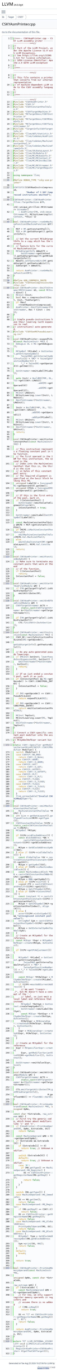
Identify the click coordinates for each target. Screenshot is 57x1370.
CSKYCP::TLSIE (30, 789)
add (41, 383)
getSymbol (34, 864)
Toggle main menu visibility (4, 12)
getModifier (33, 1055)
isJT (40, 882)
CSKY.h (30, 104)
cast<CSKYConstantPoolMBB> (34, 874)
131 (6, 583)
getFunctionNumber (42, 967)
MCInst (20, 295)
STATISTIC (19, 187)
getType (44, 818)
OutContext (19, 982)
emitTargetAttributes (33, 1089)
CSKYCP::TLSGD (30, 779)
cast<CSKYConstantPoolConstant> (33, 858)
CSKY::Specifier (31, 745)
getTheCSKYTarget (34, 1351)
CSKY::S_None (35, 757)
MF (50, 224)
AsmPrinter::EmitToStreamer (32, 307)
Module (28, 586)
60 (6, 288)
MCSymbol (21, 351)
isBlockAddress (37, 835)
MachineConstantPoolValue (34, 811)
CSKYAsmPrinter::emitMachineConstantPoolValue (33, 807)
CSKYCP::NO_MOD (31, 754)
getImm (34, 1199)
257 (6, 1104)
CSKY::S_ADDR (35, 762)
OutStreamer (28, 253)
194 (6, 806)
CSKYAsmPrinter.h (36, 102)
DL (28, 344)
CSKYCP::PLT (29, 774)
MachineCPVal (35, 537)
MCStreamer (26, 290)
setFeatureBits (34, 261)
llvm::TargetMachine (27, 202)
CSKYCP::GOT (29, 764)
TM (42, 202)
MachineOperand (32, 1136)
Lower (38, 395)
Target (11, 17)
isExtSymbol (42, 913)
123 (6, 556)
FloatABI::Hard (41, 1097)
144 (6, 632)
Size (23, 816)
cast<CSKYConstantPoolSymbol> (33, 922)
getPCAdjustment (38, 950)
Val (24, 537)
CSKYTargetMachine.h (38, 112)
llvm (36, 175)
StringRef (24, 921)
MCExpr (27, 940)
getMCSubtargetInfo (33, 1090)
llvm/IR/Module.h (36, 153)
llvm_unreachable (26, 796)
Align (25, 505)
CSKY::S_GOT (34, 767)
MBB (30, 879)
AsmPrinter (27, 212)
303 (6, 1268)
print (28, 1243)
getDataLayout (38, 816)
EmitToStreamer (25, 400)
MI (42, 341)
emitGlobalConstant (30, 542)
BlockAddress (33, 838)
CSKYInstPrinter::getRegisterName (33, 1315)
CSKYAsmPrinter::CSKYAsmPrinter (32, 199)
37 (6, 187)
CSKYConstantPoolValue (29, 823)
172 (6, 745)
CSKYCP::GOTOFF (31, 769)
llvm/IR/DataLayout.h (38, 151)
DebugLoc (21, 344)
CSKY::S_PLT (34, 776)
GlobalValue (33, 857)
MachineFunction (36, 224)
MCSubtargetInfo (25, 251)
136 (6, 600)
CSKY (20, 17)
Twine (24, 356)
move (48, 212)
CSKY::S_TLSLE (35, 786)
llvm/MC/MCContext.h (38, 158)
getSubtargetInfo (23, 644)
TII (15, 380)
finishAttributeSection (37, 622)
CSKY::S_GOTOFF (36, 772)
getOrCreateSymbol (27, 354)
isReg (32, 1307)
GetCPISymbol (36, 904)
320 (6, 1341)
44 (6, 222)
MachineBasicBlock (37, 872)
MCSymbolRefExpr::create (33, 978)
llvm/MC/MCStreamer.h (38, 165)
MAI (30, 356)
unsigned (46, 483)
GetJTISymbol (36, 889)
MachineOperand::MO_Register (33, 1169)
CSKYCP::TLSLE (30, 784)
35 (6, 180)
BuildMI (36, 378)
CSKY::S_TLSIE (35, 791)
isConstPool (44, 891)
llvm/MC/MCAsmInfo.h (38, 156)
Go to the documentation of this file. (21, 32)
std (42, 212)
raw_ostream (20, 1285)
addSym (36, 417)
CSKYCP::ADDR (30, 759)
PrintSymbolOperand (30, 1226)
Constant (31, 896)
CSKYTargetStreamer (27, 605)
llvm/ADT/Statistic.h (38, 133)
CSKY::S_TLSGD (35, 781)
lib (3, 17)
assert (22, 913)
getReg (41, 1175)
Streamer (22, 209)
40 (6, 199)
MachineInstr (31, 341)
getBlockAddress (40, 1239)
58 (6, 280)
